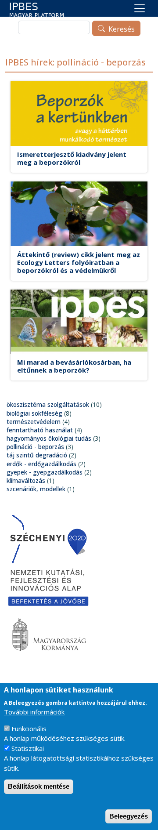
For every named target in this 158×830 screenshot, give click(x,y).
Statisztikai (27, 748)
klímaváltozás (26, 480)
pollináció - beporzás (35, 446)
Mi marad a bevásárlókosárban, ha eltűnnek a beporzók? (74, 366)
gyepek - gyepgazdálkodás (45, 472)
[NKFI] (48, 587)
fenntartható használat (40, 430)
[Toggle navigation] (139, 8)
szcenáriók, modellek (36, 489)
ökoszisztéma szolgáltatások (48, 404)
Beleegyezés (128, 816)
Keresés (121, 29)
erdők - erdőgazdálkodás (41, 464)
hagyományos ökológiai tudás (49, 438)
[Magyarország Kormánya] (48, 635)
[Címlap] (37, 10)
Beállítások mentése (38, 786)
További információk (34, 711)
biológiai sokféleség (34, 413)
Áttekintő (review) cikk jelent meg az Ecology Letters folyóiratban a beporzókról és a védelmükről (78, 262)
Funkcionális (29, 728)
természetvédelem (34, 421)
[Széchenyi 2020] (48, 538)
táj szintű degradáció (37, 455)
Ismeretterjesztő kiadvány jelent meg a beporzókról (71, 158)
